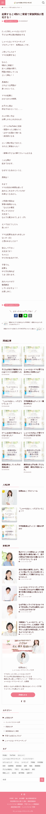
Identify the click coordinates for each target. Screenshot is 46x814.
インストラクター (28, 759)
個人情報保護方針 (31, 798)
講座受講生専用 (15, 807)
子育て (17, 769)
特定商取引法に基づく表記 (18, 801)
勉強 (30, 766)
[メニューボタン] (2, 2)
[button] (16, 315)
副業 (25, 766)
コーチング (24, 762)
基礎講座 (37, 766)
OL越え (5, 755)
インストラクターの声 (13, 722)
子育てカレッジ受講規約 (31, 804)
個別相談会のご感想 (12, 731)
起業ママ (29, 773)
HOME (11, 798)
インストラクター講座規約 (15, 804)
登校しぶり (6, 773)
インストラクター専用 (28, 807)
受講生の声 (9, 727)
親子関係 (21, 773)
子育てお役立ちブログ (11, 21)
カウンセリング (7, 762)
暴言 (33, 769)
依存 (4, 766)
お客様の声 (9, 718)
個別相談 (18, 766)
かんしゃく (21, 755)
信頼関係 (10, 766)
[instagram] (24, 701)
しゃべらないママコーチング (15, 741)
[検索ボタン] (43, 2)
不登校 (33, 762)
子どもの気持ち (7, 769)
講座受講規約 (32, 801)
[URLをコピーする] (30, 315)
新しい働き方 (25, 769)
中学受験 (40, 762)
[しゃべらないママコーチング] (23, 2)
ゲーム (17, 762)
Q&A (16, 798)
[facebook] (21, 701)
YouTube (12, 755)
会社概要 (21, 798)
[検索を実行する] (42, 779)
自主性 (14, 773)
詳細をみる (23, 695)
